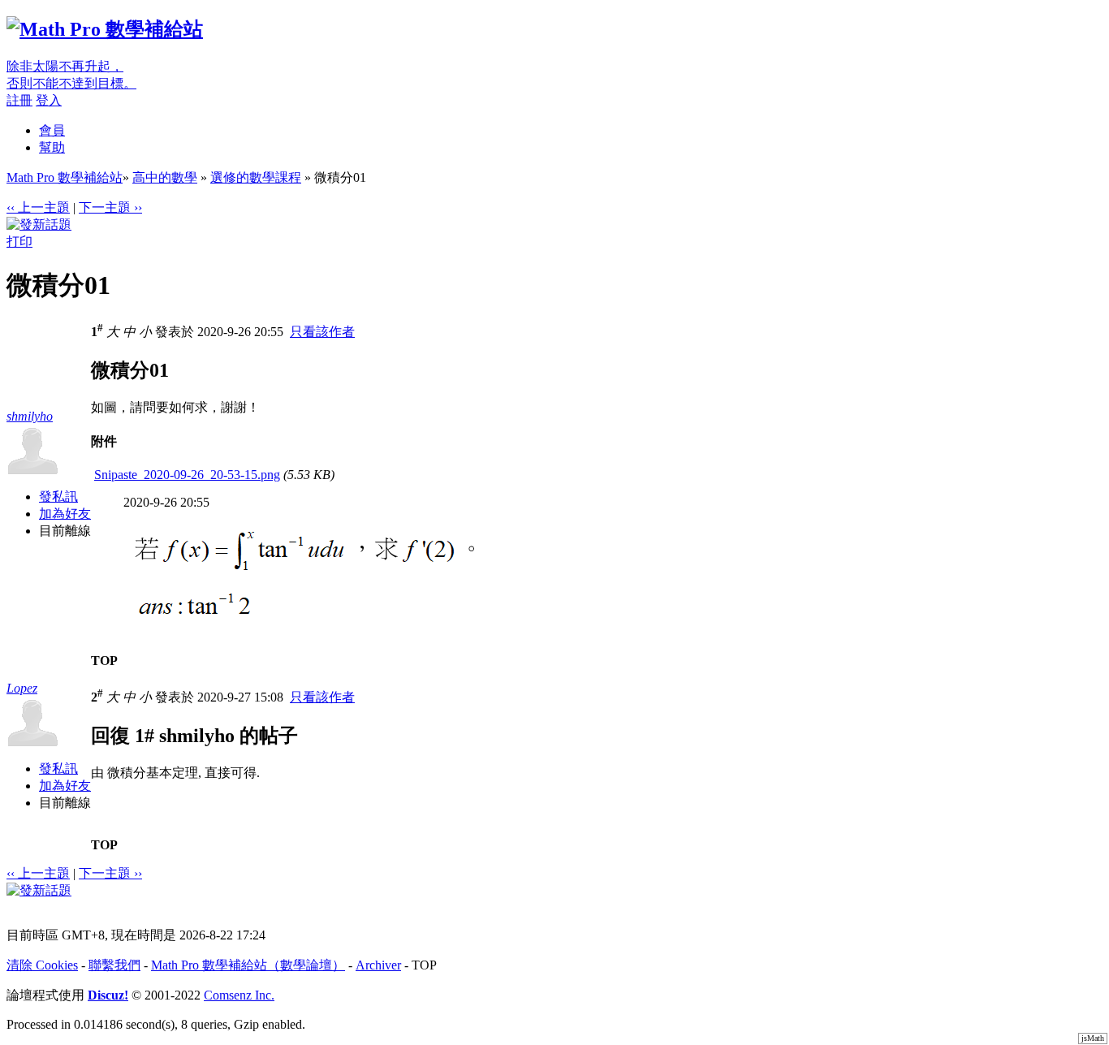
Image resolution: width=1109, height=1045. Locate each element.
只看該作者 (322, 332)
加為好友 (65, 513)
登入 (49, 100)
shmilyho (29, 416)
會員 (52, 130)
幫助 (52, 147)
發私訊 (58, 496)
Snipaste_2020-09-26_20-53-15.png (187, 474)
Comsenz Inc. (239, 995)
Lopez (21, 688)
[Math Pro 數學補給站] (104, 29)
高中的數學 (164, 177)
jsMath (1092, 1038)
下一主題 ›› (110, 207)
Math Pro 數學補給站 (64, 177)
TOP (104, 660)
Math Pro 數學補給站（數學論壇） (248, 965)
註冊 (19, 100)
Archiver (378, 965)
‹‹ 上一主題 (38, 207)
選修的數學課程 (255, 177)
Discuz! (108, 995)
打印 (19, 241)
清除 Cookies (42, 965)
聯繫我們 (114, 965)
